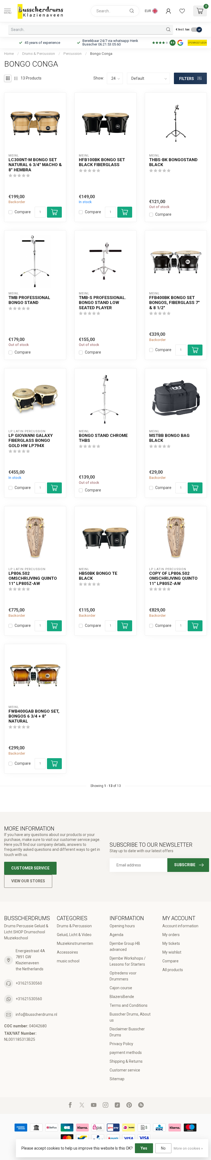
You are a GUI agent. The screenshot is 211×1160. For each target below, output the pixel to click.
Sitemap (117, 1079)
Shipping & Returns (126, 1061)
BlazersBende (122, 996)
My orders (171, 934)
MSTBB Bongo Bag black (169, 438)
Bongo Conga (101, 54)
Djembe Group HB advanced (125, 946)
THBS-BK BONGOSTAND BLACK (173, 162)
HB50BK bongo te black (98, 576)
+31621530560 (29, 983)
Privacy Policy (121, 1044)
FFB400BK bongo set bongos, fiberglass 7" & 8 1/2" (174, 302)
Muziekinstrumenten (75, 943)
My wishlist (171, 952)
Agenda (116, 934)
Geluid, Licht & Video (74, 934)
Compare (23, 212)
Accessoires (67, 952)
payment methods (126, 1052)
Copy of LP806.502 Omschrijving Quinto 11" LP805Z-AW (173, 578)
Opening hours (122, 926)
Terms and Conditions (129, 1005)
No (163, 1148)
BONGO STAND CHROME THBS (103, 438)
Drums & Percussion (38, 54)
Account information (180, 926)
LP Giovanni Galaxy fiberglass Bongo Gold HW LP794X (31, 440)
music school (68, 961)
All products (172, 970)
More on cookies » (188, 1148)
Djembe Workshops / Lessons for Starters (128, 961)
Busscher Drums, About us (130, 1017)
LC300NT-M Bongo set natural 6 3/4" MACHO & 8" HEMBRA (35, 164)
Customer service (30, 868)
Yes (144, 1148)
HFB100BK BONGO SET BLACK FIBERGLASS (102, 162)
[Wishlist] (182, 10)
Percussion (72, 54)
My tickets (171, 943)
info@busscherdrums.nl (36, 1014)
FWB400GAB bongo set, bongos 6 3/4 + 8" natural (34, 716)
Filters (187, 78)
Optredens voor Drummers (123, 976)
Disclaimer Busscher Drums (127, 1032)
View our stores (28, 881)
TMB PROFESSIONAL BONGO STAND (29, 300)
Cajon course (121, 988)
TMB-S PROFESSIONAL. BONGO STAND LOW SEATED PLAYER (102, 302)
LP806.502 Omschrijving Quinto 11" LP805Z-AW (33, 578)
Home (9, 54)
